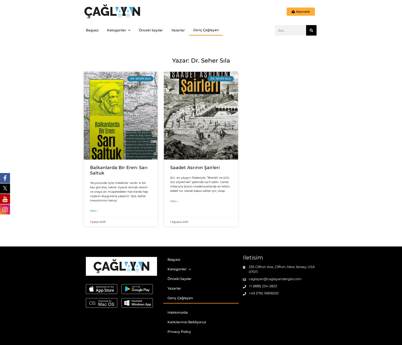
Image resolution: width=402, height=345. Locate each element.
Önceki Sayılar (151, 30)
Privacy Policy (179, 332)
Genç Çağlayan (206, 30)
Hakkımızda (178, 312)
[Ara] (311, 30)
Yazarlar (178, 30)
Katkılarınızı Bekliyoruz (187, 322)
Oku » (94, 210)
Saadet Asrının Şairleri (195, 167)
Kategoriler (116, 30)
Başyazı (92, 30)
